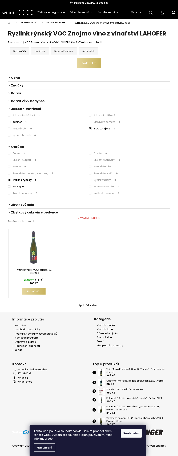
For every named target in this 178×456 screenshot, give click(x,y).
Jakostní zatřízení (107, 115)
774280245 (24, 373)
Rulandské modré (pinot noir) (33, 173)
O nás (18, 350)
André (19, 153)
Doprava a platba (25, 342)
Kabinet (19, 122)
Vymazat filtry (87, 218)
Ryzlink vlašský (105, 180)
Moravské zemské (107, 122)
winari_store (25, 381)
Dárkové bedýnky (107, 333)
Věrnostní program (26, 337)
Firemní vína (104, 337)
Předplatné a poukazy (110, 345)
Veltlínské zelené (106, 193)
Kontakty (20, 325)
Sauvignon (21, 186)
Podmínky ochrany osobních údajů (36, 333)
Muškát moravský (107, 160)
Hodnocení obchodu (27, 346)
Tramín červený (25, 193)
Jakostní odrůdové (26, 115)
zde (50, 439)
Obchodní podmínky (27, 329)
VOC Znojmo (104, 128)
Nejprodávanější (63, 51)
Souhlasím (131, 433)
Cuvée (100, 153)
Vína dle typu (105, 329)
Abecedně (88, 51)
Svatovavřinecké (106, 186)
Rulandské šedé (106, 173)
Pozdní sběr (22, 128)
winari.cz (23, 377)
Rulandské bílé (105, 166)
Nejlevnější (19, 51)
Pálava (19, 166)
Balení (100, 341)
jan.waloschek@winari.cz (32, 369)
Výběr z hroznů (24, 135)
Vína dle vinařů (106, 325)
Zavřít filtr (89, 63)
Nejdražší (40, 51)
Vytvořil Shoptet (156, 445)
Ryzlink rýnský (24, 180)
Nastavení (44, 448)
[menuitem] (51, 12)
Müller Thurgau (24, 160)
